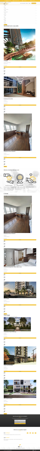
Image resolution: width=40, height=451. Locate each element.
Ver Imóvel (20, 157)
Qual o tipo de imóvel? (6, 9)
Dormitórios (5, 14)
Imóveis (27, 3)
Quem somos (23, 3)
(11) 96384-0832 (24, 0)
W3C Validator (35, 450)
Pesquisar (6, 24)
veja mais (5, 166)
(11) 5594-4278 (33, 0)
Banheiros (5, 19)
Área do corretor (34, 3)
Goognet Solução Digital (9, 450)
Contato (29, 3)
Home (21, 3)
